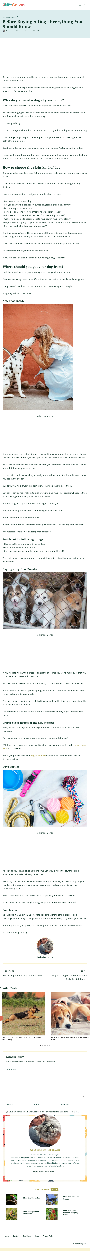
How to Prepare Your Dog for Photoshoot (23, 973)
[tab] (40, 1045)
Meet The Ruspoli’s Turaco (71, 1198)
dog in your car (38, 755)
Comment (13, 1069)
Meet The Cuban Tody (32, 1198)
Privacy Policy (48, 1236)
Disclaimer (27, 1236)
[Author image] (4, 30)
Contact (16, 1236)
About (7, 1236)
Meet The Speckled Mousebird (31, 1212)
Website (65, 1104)
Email (38, 1104)
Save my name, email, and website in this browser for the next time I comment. (44, 1112)
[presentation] (23, 1013)
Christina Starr (14, 31)
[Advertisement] (45, 59)
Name (11, 1104)
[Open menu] (80, 5)
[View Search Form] (85, 4)
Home (37, 1236)
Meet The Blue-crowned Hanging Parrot (70, 1212)
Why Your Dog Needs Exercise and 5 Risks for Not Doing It (69, 975)
